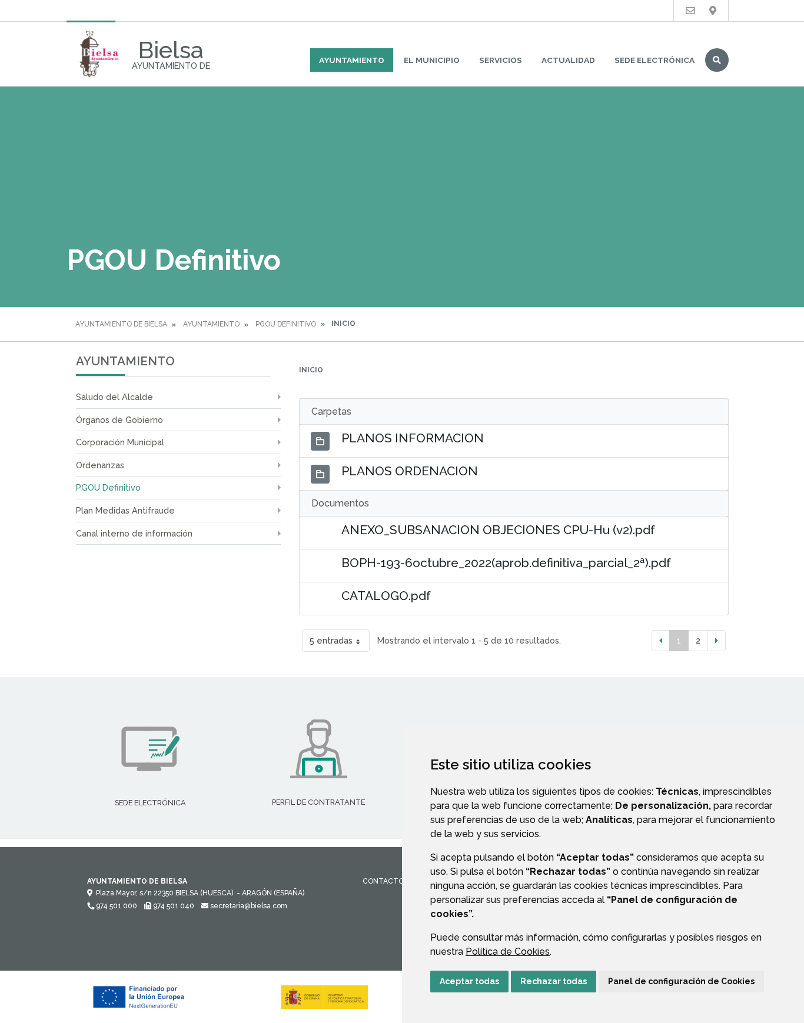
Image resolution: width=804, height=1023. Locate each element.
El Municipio (432, 60)
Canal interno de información (134, 533)
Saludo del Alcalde (114, 397)
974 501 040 (172, 906)
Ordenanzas (100, 465)
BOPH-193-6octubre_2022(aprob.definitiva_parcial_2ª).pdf (506, 562)
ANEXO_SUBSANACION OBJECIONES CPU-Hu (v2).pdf (498, 529)
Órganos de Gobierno (119, 420)
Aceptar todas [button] (469, 981)
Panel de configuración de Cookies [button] (681, 981)
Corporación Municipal (120, 442)
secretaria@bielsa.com (247, 906)
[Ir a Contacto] (690, 10)
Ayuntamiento (351, 60)
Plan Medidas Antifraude (125, 510)
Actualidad (568, 60)
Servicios (500, 60)
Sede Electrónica (654, 60)
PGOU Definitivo (285, 324)
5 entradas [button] (331, 640)
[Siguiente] (716, 640)
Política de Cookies (508, 951)
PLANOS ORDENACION (409, 471)
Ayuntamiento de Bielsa (121, 324)
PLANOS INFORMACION (412, 438)
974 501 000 (115, 906)
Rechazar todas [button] (553, 981)
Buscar (717, 60)
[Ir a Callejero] (712, 10)
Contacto (383, 881)
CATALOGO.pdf (386, 595)
